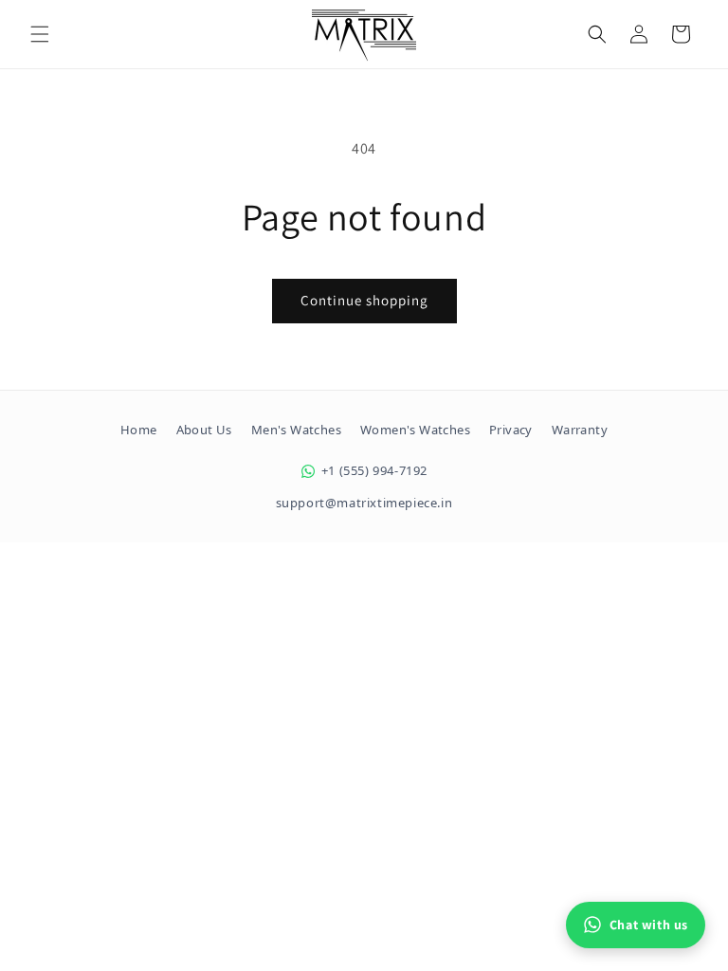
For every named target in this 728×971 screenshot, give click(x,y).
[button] (40, 34)
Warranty (580, 429)
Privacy (511, 429)
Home (138, 429)
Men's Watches (296, 429)
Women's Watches (415, 429)
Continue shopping (364, 300)
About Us (204, 429)
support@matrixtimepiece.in (364, 502)
